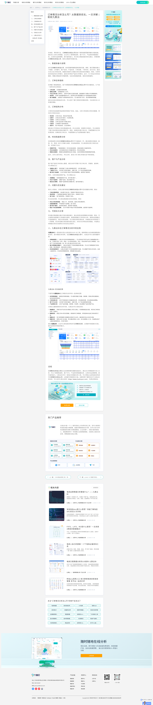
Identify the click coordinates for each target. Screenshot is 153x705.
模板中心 (83, 681)
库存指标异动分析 (69, 605)
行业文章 (88, 503)
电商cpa (94, 605)
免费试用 (142, 2)
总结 (32, 41)
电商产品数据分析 (95, 618)
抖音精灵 (81, 618)
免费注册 (67, 405)
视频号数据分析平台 (83, 610)
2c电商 (81, 605)
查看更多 (95, 487)
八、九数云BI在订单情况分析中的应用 (37, 35)
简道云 (60, 698)
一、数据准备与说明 (37, 16)
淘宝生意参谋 (94, 610)
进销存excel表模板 (82, 614)
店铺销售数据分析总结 (56, 614)
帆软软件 (39, 698)
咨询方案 (82, 405)
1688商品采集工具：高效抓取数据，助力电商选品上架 (62, 477)
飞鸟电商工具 (94, 614)
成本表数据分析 (68, 618)
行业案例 (83, 683)
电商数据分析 (46, 7)
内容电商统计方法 (55, 623)
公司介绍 (94, 678)
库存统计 (54, 610)
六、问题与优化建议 (37, 29)
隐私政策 (83, 688)
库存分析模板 (59, 2)
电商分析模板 (26, 2)
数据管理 (72, 681)
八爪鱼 (63, 698)
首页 (31, 7)
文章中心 (37, 7)
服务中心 (83, 678)
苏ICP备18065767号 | (103, 698)
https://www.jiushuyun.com (77, 379)
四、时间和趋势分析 (37, 24)
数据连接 (72, 678)
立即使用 (91, 655)
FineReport (49, 698)
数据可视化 (72, 686)
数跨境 (56, 698)
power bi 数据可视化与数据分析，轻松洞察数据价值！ (92, 477)
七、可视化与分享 (36, 32)
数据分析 (16, 2)
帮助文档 (83, 686)
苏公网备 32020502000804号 (114, 698)
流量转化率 (67, 610)
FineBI (53, 698)
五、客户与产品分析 (37, 27)
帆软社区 (44, 698)
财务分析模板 (48, 2)
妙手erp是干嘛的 (95, 623)
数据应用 (72, 688)
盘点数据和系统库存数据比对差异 (59, 618)
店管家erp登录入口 (82, 623)
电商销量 (54, 605)
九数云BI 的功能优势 (38, 38)
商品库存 (67, 623)
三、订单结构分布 (36, 21)
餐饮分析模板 (37, 2)
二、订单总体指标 (36, 18)
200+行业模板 (71, 2)
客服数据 (67, 614)
